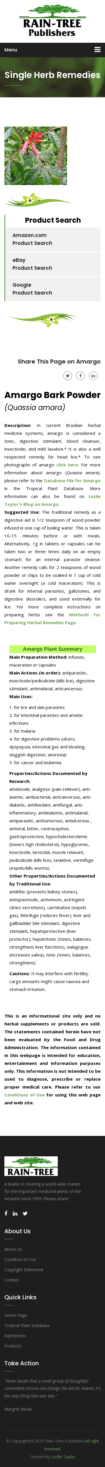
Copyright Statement (23, 1269)
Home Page (15, 1315)
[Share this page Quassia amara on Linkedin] (93, 375)
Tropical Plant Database (27, 1325)
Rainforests (15, 1335)
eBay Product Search (32, 264)
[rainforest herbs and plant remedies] (52, 21)
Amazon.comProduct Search (32, 239)
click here (67, 465)
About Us (13, 1249)
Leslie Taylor (63, 1456)
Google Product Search (32, 288)
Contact (11, 1280)
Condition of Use (20, 1259)
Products (12, 1346)
